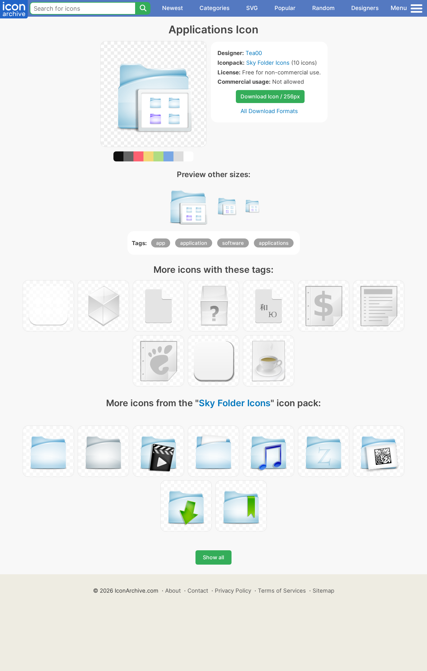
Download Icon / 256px (270, 96)
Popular (285, 8)
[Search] (142, 8)
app (160, 243)
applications (274, 243)
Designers (365, 8)
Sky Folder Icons (268, 62)
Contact (197, 590)
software (233, 243)
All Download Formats (269, 111)
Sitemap (323, 590)
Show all (213, 557)
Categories (214, 8)
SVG (252, 8)
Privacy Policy (233, 590)
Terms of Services (282, 590)
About (173, 590)
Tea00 (254, 53)
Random (323, 8)
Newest (172, 8)
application (193, 243)
